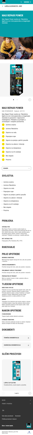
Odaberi (5, 168)
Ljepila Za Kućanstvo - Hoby (13, 6)
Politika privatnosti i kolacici (9, 419)
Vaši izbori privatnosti (7, 416)
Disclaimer (18, 416)
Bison (3, 400)
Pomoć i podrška (7, 404)
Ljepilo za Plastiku (10, 383)
